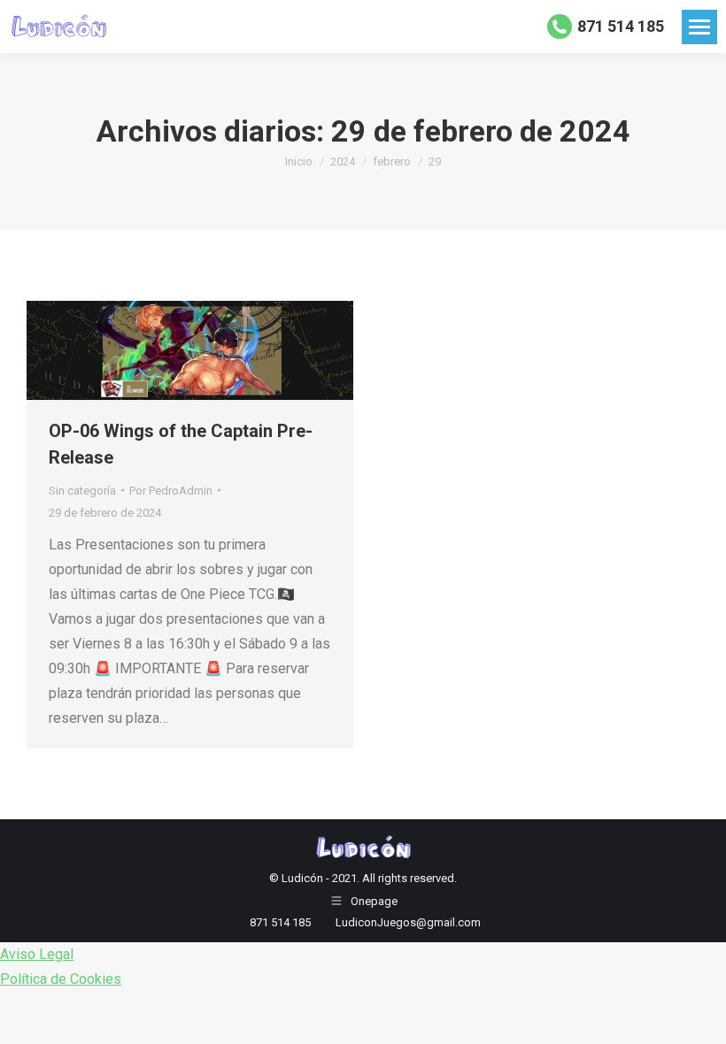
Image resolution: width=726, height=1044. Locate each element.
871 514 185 (620, 26)
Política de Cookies (60, 979)
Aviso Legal (36, 954)
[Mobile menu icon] (699, 27)
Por (170, 490)
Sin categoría (82, 490)
